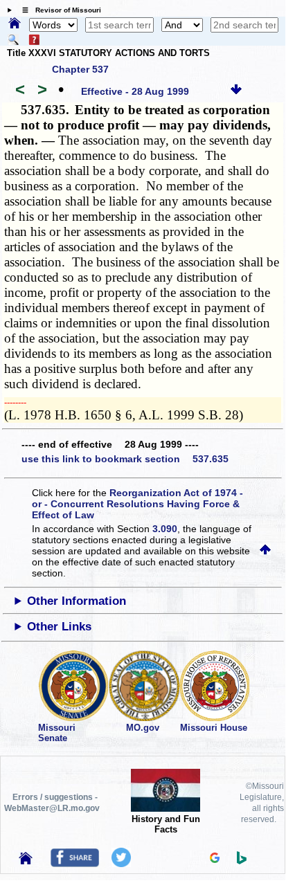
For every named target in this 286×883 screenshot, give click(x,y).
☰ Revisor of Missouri (58, 10)
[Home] (14, 24)
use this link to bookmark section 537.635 (125, 458)
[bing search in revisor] (242, 860)
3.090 (164, 528)
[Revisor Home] (26, 860)
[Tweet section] (121, 863)
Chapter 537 (80, 69)
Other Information (76, 601)
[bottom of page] (236, 91)
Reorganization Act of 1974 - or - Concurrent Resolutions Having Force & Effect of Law (137, 503)
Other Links (59, 626)
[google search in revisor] (215, 859)
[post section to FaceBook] (75, 863)
